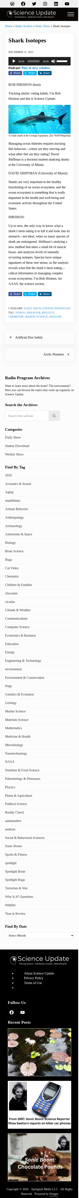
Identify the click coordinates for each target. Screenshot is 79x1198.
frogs (8, 686)
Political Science (16, 804)
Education (12, 644)
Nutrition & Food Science (22, 770)
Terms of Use (33, 983)
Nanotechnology (16, 753)
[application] (39, 61)
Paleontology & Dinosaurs (22, 778)
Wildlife (55, 316)
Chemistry (16, 316)
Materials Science (16, 720)
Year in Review (15, 913)
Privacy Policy (33, 978)
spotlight (10, 863)
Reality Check (14, 812)
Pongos (54, 1193)
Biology (48, 312)
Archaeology (13, 526)
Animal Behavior (28, 312)
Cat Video (12, 568)
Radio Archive (23, 26)
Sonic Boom (13, 846)
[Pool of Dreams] (39, 1052)
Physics (10, 787)
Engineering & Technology (23, 660)
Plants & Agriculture (18, 795)
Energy (10, 652)
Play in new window (35, 68)
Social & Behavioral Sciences (24, 838)
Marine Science (36, 316)
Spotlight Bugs (15, 879)
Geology (11, 703)
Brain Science (14, 551)
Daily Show (43, 26)
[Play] (14, 61)
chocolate (11, 593)
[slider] (62, 61)
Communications (16, 618)
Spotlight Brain (15, 871)
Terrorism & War (16, 888)
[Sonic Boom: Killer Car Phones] (39, 1105)
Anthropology (14, 517)
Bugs (8, 559)
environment (13, 669)
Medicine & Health (18, 736)
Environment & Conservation (24, 677)
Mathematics (13, 728)
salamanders (13, 821)
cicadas (10, 602)
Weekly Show (14, 454)
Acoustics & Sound (18, 484)
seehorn (10, 829)
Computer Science (17, 627)
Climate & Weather (18, 610)
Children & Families (18, 585)
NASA (10, 761)
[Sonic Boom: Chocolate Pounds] (39, 1157)
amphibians (12, 500)
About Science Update (39, 973)
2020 (8, 475)
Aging (9, 492)
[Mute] (53, 61)
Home (8, 26)
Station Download (56, 308)
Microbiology (14, 745)
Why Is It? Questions (19, 896)
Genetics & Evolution (19, 694)
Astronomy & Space (18, 534)
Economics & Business (20, 635)
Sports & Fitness (16, 854)
